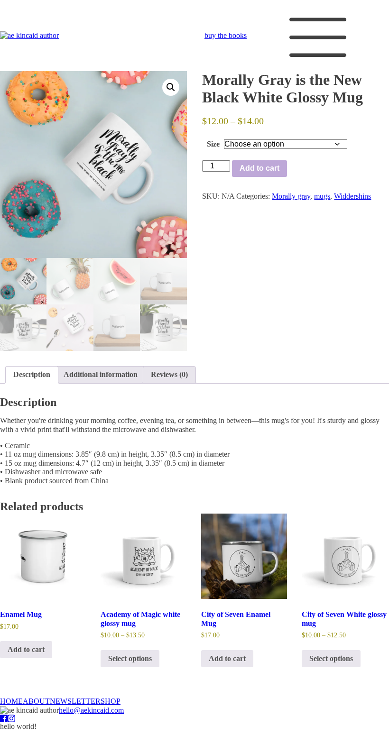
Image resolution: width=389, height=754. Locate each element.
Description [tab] (31, 374)
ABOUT (36, 701)
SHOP (110, 701)
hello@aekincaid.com (91, 710)
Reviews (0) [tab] (169, 374)
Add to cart (259, 168)
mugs (322, 196)
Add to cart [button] (26, 649)
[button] (170, 87)
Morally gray (291, 196)
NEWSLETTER (75, 701)
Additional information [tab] (101, 374)
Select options (130, 658)
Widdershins (352, 196)
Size (213, 144)
